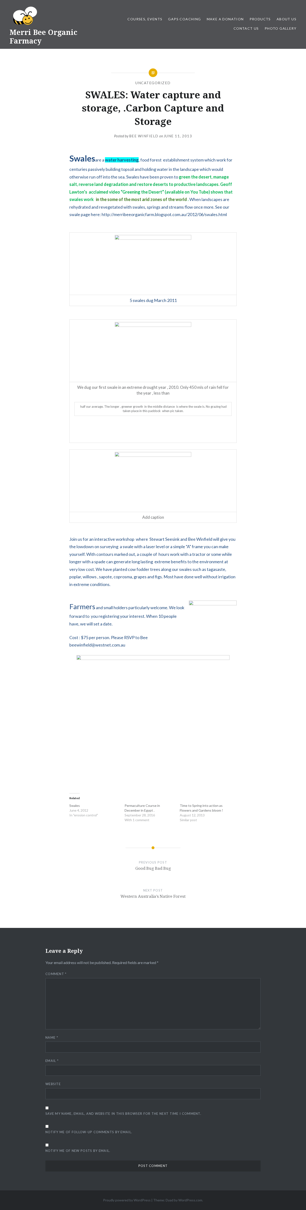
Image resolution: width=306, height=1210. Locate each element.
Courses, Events (144, 19)
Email (52, 1061)
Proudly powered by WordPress (127, 1200)
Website (53, 1084)
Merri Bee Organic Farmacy (43, 36)
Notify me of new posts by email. (77, 1151)
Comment (56, 974)
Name (51, 1037)
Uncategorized (153, 83)
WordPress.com (190, 1200)
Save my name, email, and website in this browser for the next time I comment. (123, 1113)
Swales (74, 805)
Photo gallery (280, 28)
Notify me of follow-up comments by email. (88, 1132)
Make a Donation (225, 19)
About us (286, 19)
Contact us (246, 28)
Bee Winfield (143, 136)
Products (260, 19)
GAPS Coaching (184, 19)
